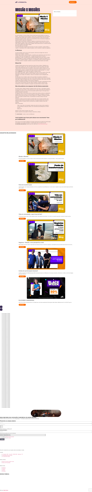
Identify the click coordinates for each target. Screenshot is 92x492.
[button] (46, 307)
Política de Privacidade (10, 436)
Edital (10, 437)
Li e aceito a (7, 436)
